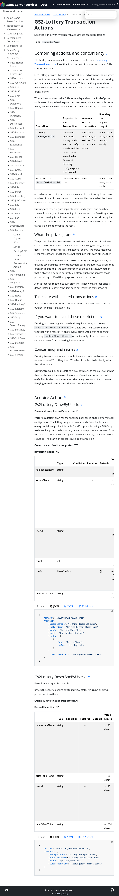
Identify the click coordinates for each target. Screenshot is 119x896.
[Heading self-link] (106, 53)
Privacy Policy (61, 893)
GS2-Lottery (59, 14)
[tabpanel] (74, 637)
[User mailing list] (7, 890)
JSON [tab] (56, 606)
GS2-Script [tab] (87, 606)
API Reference (42, 14)
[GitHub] (112, 890)
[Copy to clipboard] (112, 611)
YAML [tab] (70, 606)
